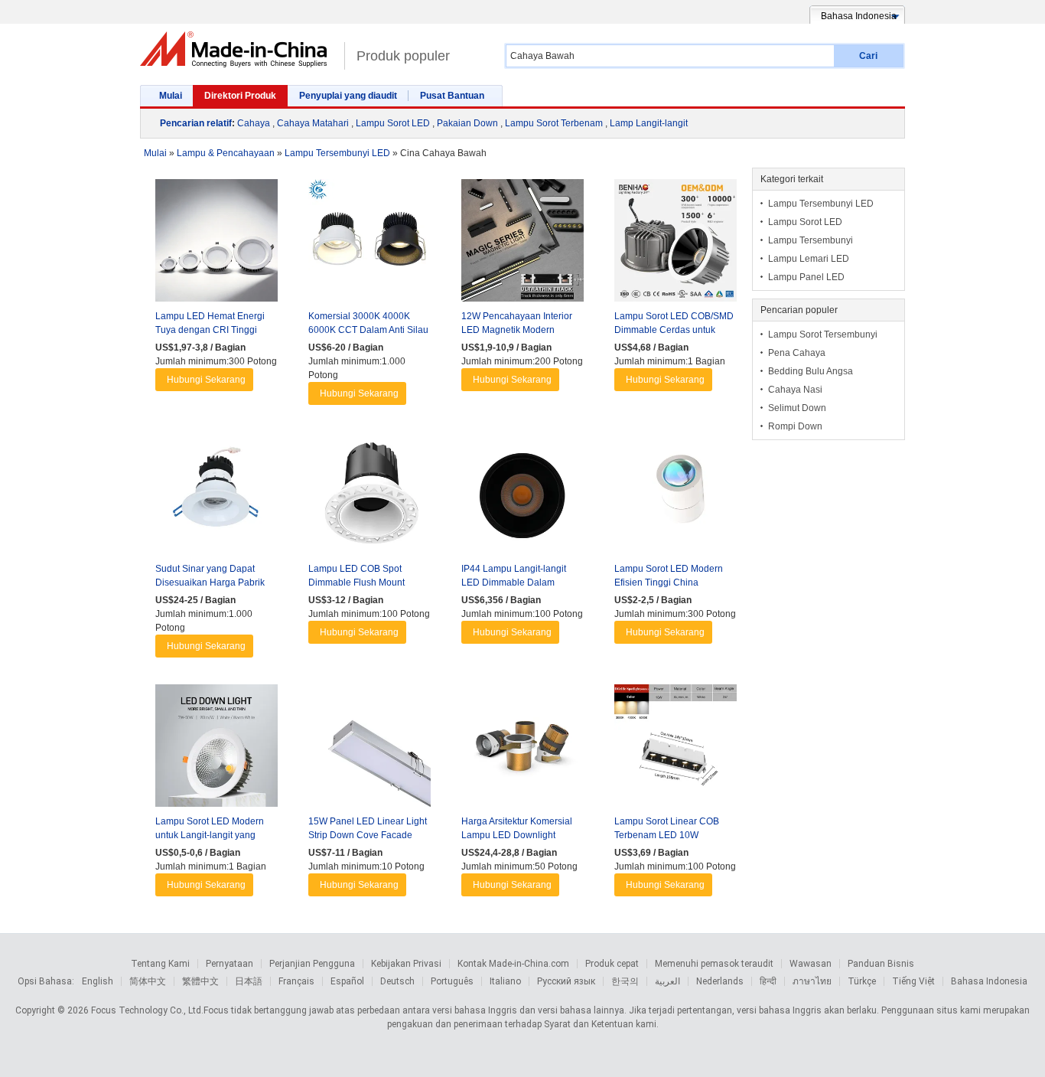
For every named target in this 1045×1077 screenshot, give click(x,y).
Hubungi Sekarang (206, 379)
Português (452, 981)
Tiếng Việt (913, 981)
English (97, 981)
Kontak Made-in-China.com (513, 963)
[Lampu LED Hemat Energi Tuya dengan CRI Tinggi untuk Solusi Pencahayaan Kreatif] (216, 244)
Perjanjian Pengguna (312, 963)
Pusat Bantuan (452, 95)
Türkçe (862, 981)
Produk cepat (612, 963)
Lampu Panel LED (806, 277)
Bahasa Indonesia (989, 981)
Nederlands (720, 981)
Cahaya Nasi (795, 389)
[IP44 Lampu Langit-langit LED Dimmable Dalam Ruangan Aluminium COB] (522, 497)
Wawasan (810, 963)
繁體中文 (200, 981)
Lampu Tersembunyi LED (821, 203)
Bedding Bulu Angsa (810, 371)
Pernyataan (229, 963)
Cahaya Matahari (313, 123)
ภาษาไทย (812, 981)
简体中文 (147, 981)
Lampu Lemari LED (808, 258)
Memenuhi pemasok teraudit (714, 963)
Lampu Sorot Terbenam (554, 123)
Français (296, 981)
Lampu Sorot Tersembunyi (822, 334)
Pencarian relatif (196, 123)
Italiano (505, 981)
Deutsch (397, 981)
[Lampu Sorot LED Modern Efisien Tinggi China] (675, 497)
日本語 (248, 981)
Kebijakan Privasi (406, 963)
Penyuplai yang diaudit (348, 95)
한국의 (625, 981)
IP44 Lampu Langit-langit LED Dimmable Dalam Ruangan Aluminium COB (514, 582)
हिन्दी (768, 981)
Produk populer (403, 56)
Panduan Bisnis (881, 963)
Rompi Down (795, 426)
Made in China (238, 49)
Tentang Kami (160, 963)
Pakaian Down (467, 123)
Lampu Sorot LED (393, 123)
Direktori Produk (240, 95)
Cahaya (253, 123)
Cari (868, 56)
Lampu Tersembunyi (810, 240)
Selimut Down (797, 408)
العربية (667, 981)
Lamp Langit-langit (649, 123)
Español (347, 981)
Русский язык (566, 981)
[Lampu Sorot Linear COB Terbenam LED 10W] (675, 749)
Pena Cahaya (796, 353)
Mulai (170, 95)
